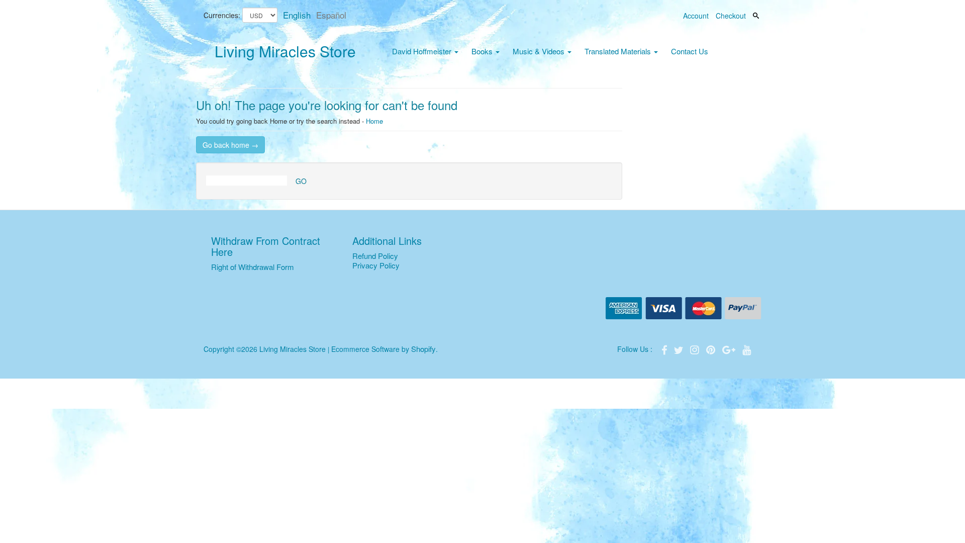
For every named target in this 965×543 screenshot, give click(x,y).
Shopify (423, 348)
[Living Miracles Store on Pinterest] (712, 348)
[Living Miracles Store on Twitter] (679, 348)
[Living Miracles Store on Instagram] (696, 348)
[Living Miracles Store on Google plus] (730, 348)
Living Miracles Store (285, 51)
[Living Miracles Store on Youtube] (747, 348)
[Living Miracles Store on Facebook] (665, 348)
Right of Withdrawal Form (252, 266)
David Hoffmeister (422, 51)
